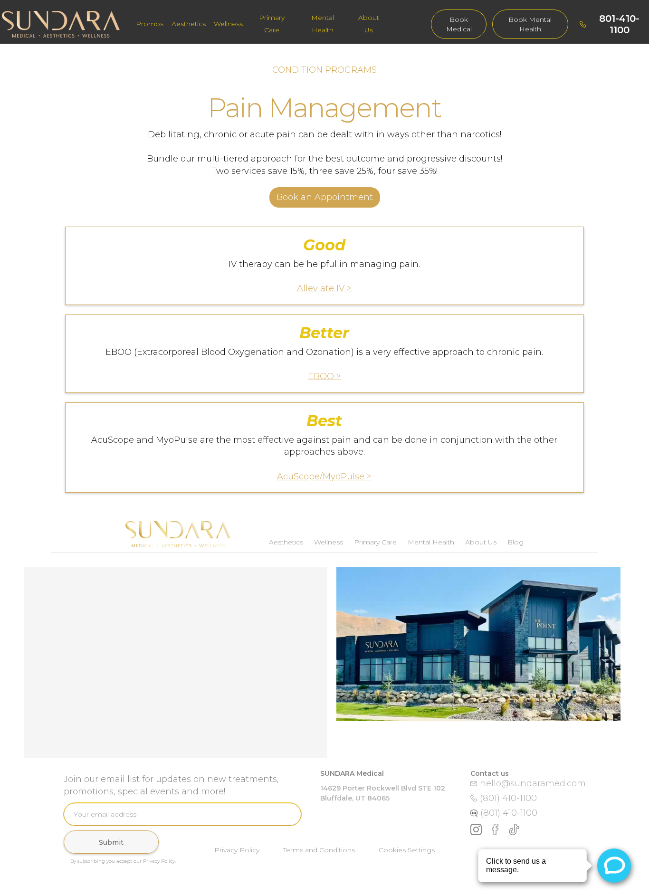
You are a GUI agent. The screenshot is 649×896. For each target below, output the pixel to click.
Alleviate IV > (324, 288)
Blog (515, 542)
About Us (368, 23)
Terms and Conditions (319, 850)
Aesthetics (189, 23)
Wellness (228, 23)
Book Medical (459, 24)
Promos (149, 23)
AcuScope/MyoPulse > (324, 476)
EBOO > (324, 376)
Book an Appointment (325, 197)
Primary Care (272, 23)
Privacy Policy (236, 850)
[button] (189, 24)
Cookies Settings (407, 850)
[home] (65, 24)
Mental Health (322, 23)
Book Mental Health (530, 24)
